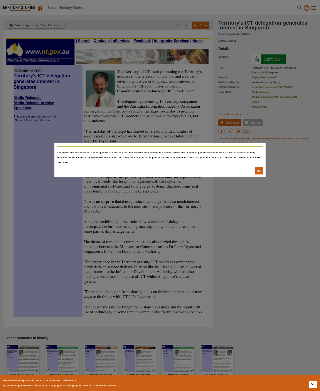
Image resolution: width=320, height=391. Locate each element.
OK (259, 171)
